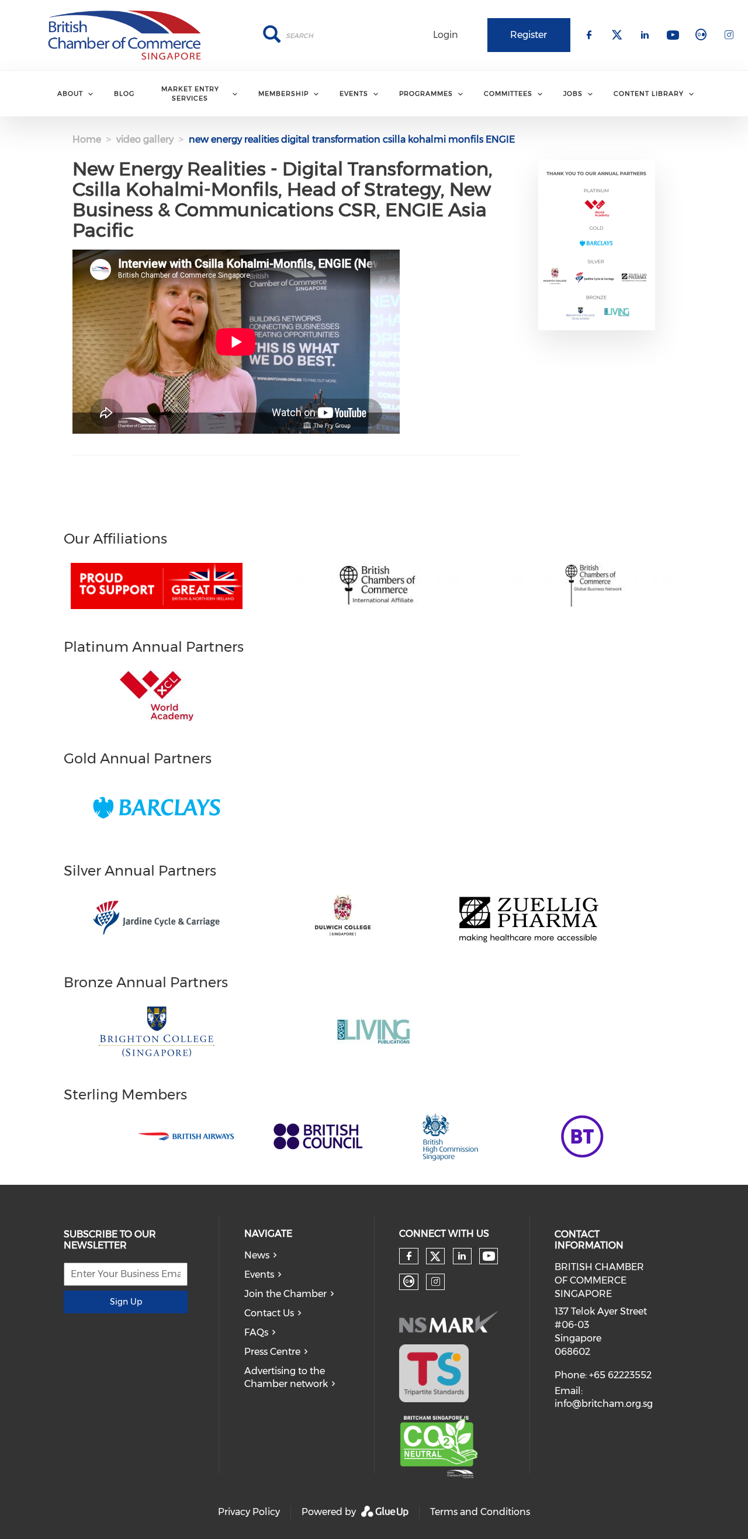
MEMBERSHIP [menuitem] (283, 93)
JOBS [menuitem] (573, 93)
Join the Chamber (285, 1293)
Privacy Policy (249, 1511)
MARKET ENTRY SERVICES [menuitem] (190, 93)
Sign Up (126, 1301)
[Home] (125, 35)
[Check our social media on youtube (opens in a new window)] (489, 1256)
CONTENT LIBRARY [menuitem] (649, 93)
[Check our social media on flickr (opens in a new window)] (409, 1281)
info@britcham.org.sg (604, 1403)
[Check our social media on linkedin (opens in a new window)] (462, 1256)
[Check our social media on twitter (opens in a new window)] (435, 1257)
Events (259, 1274)
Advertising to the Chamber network (286, 1377)
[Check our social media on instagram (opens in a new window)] (436, 1281)
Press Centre (272, 1351)
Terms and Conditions (480, 1511)
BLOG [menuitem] (124, 93)
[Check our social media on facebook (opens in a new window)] (409, 1256)
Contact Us (269, 1313)
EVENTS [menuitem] (354, 93)
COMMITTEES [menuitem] (508, 93)
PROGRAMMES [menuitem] (426, 93)
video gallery (145, 139)
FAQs (256, 1332)
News (256, 1255)
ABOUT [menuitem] (70, 93)
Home (86, 139)
